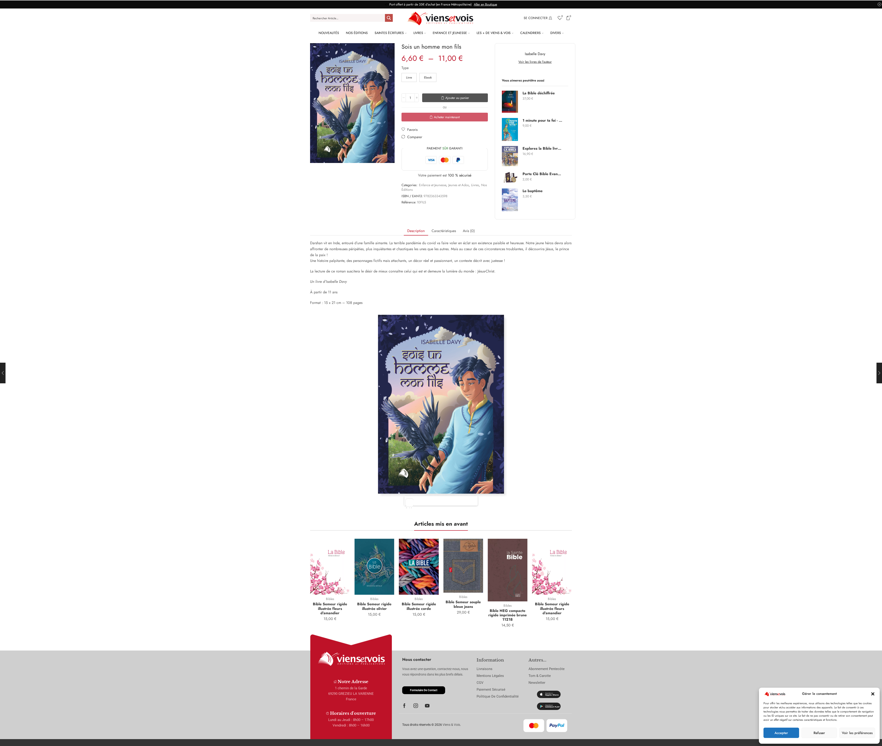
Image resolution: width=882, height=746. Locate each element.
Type (405, 67)
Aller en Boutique (485, 4)
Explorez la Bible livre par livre (543, 148)
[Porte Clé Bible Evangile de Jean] (510, 177)
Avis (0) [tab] (469, 230)
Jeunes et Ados (458, 185)
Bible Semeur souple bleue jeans (463, 604)
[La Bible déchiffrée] (510, 102)
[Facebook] (404, 705)
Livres (418, 33)
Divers (555, 33)
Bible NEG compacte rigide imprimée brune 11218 (507, 615)
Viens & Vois (451, 724)
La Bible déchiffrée (539, 93)
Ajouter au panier (457, 97)
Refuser (819, 732)
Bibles (330, 599)
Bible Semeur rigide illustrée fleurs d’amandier (330, 608)
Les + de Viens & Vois (494, 33)
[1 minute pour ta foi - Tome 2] (510, 129)
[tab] (416, 231)
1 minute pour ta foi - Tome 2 (543, 120)
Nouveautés (329, 33)
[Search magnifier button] (389, 18)
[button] (873, 694)
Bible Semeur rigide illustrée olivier (374, 606)
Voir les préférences (857, 732)
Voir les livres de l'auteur (535, 61)
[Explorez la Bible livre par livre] (510, 156)
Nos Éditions (357, 33)
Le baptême (533, 191)
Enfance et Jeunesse (450, 33)
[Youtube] (427, 705)
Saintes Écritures (389, 33)
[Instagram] (415, 705)
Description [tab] (416, 230)
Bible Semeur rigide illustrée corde (419, 606)
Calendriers (530, 33)
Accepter (781, 732)
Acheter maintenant (447, 117)
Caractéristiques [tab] (444, 230)
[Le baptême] (510, 199)
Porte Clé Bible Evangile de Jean (543, 174)
